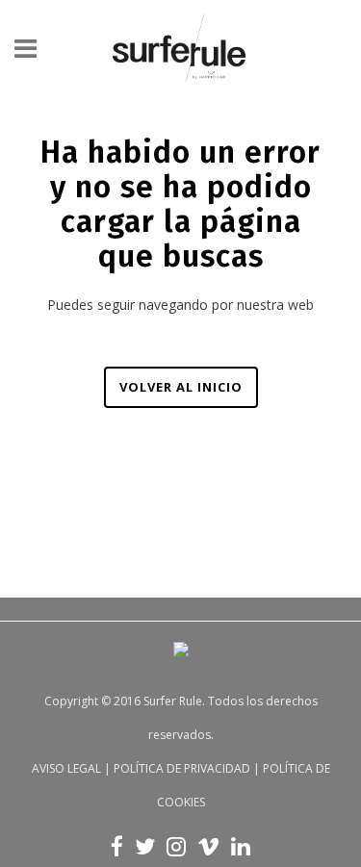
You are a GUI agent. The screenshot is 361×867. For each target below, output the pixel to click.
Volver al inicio (181, 386)
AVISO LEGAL (66, 768)
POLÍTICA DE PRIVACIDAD (182, 768)
